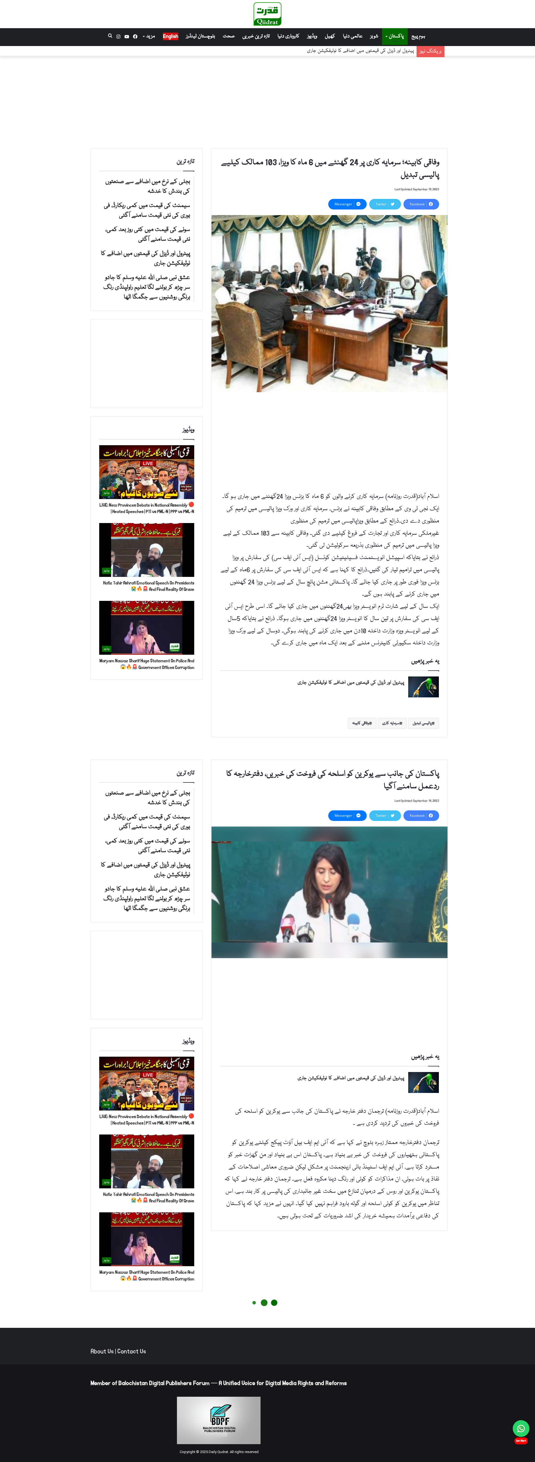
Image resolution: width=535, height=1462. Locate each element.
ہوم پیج (418, 36)
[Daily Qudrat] (267, 14)
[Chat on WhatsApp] (521, 1428)
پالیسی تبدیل (422, 723)
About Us (102, 1351)
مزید (150, 36)
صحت (229, 36)
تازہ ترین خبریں (256, 36)
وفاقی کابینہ (360, 723)
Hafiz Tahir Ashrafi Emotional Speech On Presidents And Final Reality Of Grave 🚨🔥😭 (148, 586)
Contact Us (131, 1351)
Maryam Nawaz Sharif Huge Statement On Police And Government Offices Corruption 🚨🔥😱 (146, 664)
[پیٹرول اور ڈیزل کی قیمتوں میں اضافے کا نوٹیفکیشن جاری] (423, 686)
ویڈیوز (312, 36)
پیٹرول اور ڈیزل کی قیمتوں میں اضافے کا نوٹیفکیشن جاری (351, 683)
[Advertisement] (267, 101)
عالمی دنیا (353, 36)
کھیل (330, 36)
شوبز (374, 36)
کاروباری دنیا (289, 36)
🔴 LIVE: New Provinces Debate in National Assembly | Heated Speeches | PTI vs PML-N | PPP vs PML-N (146, 508)
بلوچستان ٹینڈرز (200, 36)
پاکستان (396, 36)
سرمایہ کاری (390, 723)
